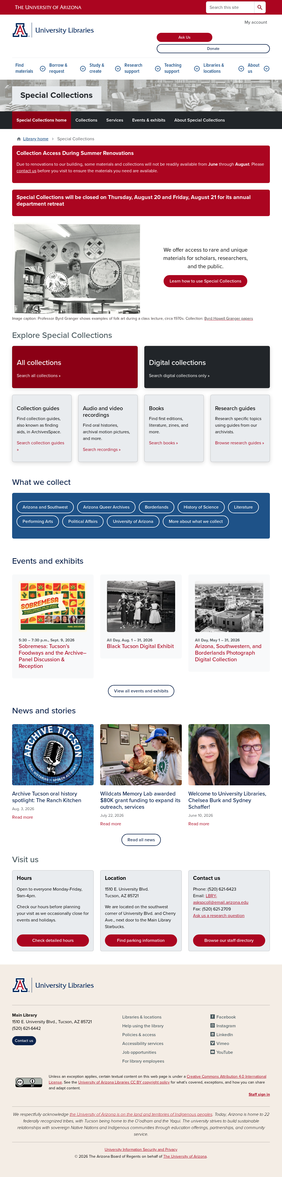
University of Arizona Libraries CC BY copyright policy (124, 1082)
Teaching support (172, 68)
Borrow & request (58, 68)
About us (253, 68)
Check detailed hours (53, 940)
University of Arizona (133, 521)
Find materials (24, 68)
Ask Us (184, 37)
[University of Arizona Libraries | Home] (53, 30)
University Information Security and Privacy (141, 1149)
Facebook (226, 1017)
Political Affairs (82, 521)
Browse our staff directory (229, 940)
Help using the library (143, 1026)
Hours (24, 878)
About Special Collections (199, 120)
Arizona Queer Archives (106, 507)
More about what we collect (196, 521)
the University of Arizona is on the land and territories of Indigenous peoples (141, 1114)
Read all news (141, 840)
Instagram (226, 1026)
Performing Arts (38, 521)
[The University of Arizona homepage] (48, 7)
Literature (243, 507)
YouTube (224, 1052)
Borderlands (156, 507)
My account (256, 22)
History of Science (201, 507)
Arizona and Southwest (45, 507)
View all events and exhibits (141, 691)
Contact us (206, 878)
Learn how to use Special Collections (205, 281)
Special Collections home (42, 120)
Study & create (97, 68)
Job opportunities (139, 1052)
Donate (213, 48)
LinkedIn (224, 1035)
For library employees (143, 1061)
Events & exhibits (149, 120)
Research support (133, 68)
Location (115, 878)
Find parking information (141, 940)
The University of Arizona (185, 1156)
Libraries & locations (214, 68)
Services (114, 120)
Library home (35, 139)
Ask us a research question (219, 915)
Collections (86, 120)
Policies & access (139, 1035)
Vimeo (222, 1043)
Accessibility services (142, 1043)
